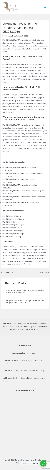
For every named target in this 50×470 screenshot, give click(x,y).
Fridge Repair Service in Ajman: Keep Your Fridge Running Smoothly (25, 301)
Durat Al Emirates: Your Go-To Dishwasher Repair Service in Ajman (24, 291)
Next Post (44, 272)
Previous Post (7, 272)
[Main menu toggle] (45, 6)
